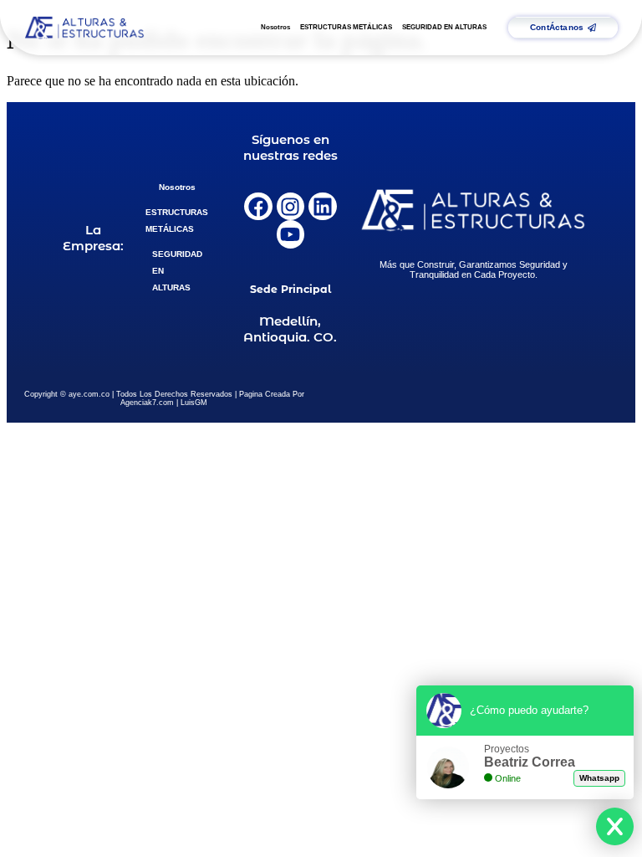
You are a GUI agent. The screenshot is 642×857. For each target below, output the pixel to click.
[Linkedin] (322, 206)
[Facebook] (258, 206)
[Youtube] (291, 234)
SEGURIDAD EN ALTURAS (444, 27)
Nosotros (275, 27)
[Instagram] (291, 206)
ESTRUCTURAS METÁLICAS (346, 27)
